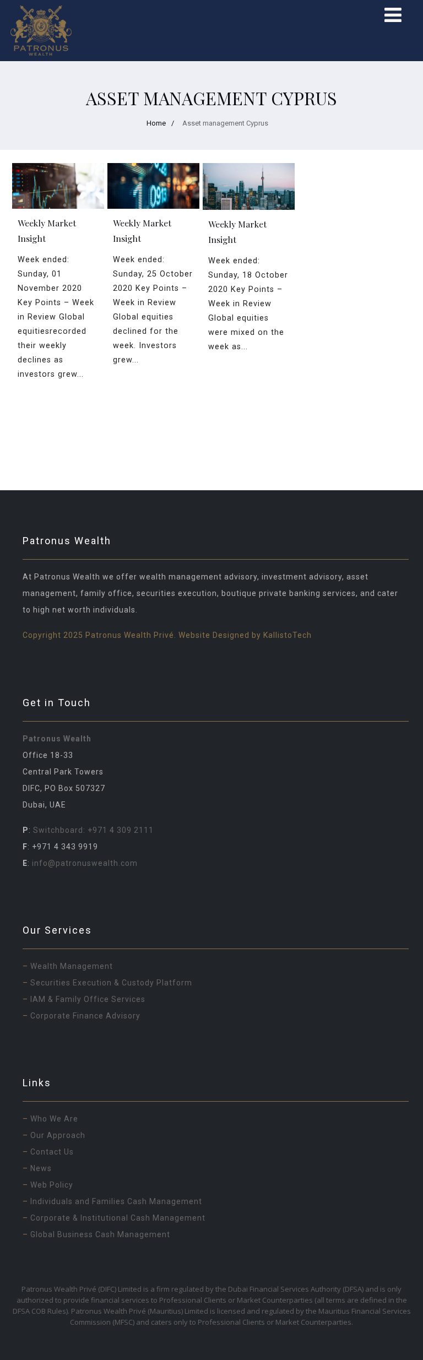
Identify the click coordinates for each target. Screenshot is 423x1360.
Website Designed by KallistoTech (245, 635)
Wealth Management (71, 966)
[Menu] (393, 15)
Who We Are (54, 1118)
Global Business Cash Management (100, 1234)
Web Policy (51, 1184)
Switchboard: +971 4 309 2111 (92, 830)
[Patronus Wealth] (41, 30)
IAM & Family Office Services (87, 999)
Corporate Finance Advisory (85, 1015)
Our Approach (57, 1135)
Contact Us (52, 1151)
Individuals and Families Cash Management (117, 1201)
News (41, 1168)
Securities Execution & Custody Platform (111, 982)
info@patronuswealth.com (85, 863)
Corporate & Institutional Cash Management (117, 1217)
